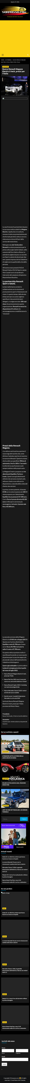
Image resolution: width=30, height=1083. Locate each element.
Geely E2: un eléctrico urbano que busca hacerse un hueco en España (13, 858)
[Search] (28, 54)
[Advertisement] (15, 36)
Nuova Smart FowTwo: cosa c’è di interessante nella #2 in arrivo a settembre (14, 881)
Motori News (14, 706)
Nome (3, 1053)
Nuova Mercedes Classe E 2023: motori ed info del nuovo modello (15, 691)
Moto (4, 908)
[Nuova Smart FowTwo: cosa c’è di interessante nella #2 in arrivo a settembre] (15, 1014)
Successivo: (15, 722)
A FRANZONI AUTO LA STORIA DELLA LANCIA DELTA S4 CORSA (12, 757)
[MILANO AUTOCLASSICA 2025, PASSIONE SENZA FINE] (15, 771)
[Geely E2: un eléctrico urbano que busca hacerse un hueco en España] (15, 901)
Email (4, 1056)
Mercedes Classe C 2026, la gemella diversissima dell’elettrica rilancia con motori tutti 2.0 (15, 869)
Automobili (5, 66)
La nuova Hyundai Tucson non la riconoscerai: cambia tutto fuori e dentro (13, 863)
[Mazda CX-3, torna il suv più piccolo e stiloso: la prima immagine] (15, 986)
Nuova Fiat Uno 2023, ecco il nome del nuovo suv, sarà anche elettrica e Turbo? (15, 680)
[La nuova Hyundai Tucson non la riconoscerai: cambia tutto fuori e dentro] (15, 929)
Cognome (18, 1053)
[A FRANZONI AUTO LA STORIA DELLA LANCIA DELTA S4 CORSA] (15, 744)
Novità (4, 936)
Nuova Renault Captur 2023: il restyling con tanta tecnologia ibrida (15, 686)
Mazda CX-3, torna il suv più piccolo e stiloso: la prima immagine (15, 876)
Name (4, 1048)
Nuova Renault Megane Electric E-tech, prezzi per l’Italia (15, 675)
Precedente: (15, 715)
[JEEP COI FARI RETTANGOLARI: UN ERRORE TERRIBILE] (15, 798)
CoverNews (14, 1080)
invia (4, 1064)
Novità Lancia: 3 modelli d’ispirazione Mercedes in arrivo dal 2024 (14, 697)
